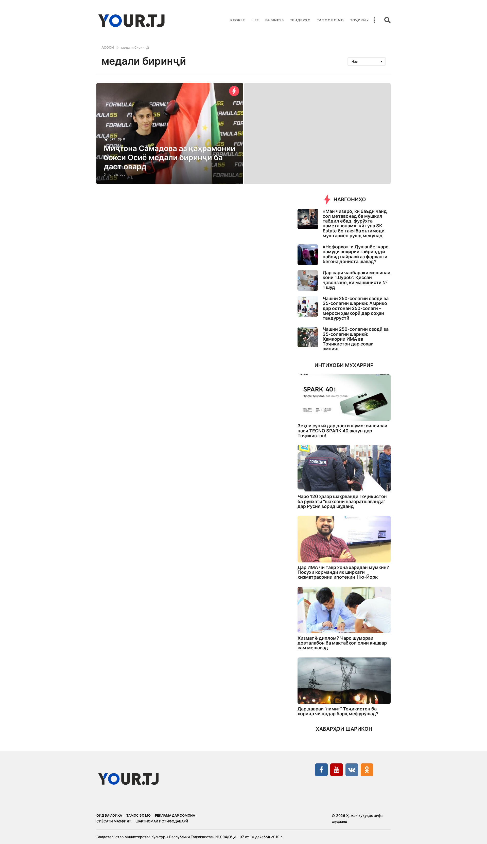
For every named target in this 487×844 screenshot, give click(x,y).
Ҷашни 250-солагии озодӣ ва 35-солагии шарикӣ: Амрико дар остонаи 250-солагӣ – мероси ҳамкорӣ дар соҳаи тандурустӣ (356, 308)
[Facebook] (321, 769)
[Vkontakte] (351, 769)
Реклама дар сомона (175, 815)
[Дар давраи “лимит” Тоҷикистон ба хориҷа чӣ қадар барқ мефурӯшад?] (344, 680)
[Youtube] (336, 769)
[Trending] (234, 91)
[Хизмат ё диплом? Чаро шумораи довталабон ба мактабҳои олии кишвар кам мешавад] (344, 610)
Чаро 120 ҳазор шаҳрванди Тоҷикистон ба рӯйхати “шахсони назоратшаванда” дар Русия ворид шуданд (342, 501)
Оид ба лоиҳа (109, 815)
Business (274, 20)
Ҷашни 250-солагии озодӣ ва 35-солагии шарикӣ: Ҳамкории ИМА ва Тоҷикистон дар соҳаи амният (356, 338)
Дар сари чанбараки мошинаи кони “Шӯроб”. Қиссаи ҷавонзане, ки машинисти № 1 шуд (356, 280)
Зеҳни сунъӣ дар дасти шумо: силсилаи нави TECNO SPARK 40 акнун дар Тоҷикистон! (342, 430)
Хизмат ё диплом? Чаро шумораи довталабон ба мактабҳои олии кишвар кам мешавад (342, 643)
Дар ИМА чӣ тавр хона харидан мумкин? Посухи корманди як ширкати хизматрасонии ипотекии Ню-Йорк (343, 572)
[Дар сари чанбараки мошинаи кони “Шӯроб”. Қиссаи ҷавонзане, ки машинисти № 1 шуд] (308, 280)
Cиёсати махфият (113, 821)
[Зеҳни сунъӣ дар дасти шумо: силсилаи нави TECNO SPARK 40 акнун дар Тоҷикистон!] (344, 397)
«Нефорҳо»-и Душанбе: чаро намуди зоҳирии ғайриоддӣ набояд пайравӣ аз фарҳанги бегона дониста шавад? (356, 254)
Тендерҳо (300, 20)
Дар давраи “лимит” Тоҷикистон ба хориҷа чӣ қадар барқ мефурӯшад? (338, 711)
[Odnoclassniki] (367, 769)
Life (255, 20)
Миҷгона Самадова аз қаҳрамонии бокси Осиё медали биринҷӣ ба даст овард (169, 157)
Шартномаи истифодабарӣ (161, 821)
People (237, 20)
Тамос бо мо (330, 20)
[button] (374, 20)
